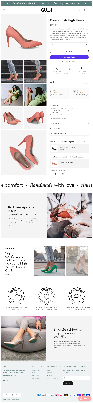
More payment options (69, 61)
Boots (34, 371)
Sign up (67, 382)
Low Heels (35, 377)
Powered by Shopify (15, 397)
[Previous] (87, 141)
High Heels (35, 374)
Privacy (49, 374)
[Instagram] (7, 379)
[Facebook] (4, 379)
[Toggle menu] (5, 10)
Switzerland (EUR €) (10, 393)
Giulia (8, 397)
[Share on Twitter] (59, 174)
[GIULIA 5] (54, 163)
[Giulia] (46, 10)
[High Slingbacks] (54, 148)
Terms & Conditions (53, 377)
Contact (49, 371)
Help (48, 369)
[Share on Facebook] (56, 174)
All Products (36, 369)
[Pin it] (63, 174)
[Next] (84, 141)
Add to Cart (69, 51)
